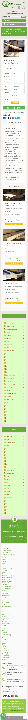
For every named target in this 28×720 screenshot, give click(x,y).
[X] (8, 118)
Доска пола (9, 344)
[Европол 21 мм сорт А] (14, 274)
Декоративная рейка (11, 366)
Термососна (9, 506)
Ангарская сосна (10, 442)
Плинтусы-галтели (10, 405)
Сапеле (8, 491)
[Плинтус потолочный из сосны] (14, 235)
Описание (10, 122)
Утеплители (9, 411)
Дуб (7, 464)
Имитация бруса (10, 323)
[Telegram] (19, 118)
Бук (7, 457)
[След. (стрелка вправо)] (25, 360)
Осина (8, 485)
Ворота (8, 414)
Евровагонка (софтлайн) (12, 329)
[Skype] (13, 7)
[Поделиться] (23, 1)
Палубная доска (10, 350)
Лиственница (9, 436)
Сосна (8, 439)
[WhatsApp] (16, 7)
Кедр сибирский (10, 473)
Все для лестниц (10, 384)
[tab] (10, 122)
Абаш (7, 445)
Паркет (8, 341)
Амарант (8, 448)
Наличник (8, 396)
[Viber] (19, 7)
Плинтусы (8, 381)
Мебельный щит (10, 378)
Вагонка (8, 332)
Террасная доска (10, 353)
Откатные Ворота (10, 418)
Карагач (8, 467)
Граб (7, 461)
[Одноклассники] (6, 118)
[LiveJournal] (10, 118)
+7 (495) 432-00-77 (14, 11)
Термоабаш (9, 497)
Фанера (8, 408)
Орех (7, 482)
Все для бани (9, 387)
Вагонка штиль (10, 326)
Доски (7, 347)
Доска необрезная (10, 375)
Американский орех (11, 451)
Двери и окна (9, 399)
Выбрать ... (14, 224)
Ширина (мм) (7, 79)
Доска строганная (10, 369)
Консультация (10, 24)
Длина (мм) (7, 76)
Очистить (14, 95)
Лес (5, 86)
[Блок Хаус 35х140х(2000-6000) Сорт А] (14, 195)
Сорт (5, 89)
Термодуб (8, 503)
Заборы (8, 421)
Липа (7, 476)
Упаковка (6, 92)
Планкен (8, 356)
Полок (7, 402)
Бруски (8, 359)
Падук (7, 488)
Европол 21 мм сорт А (12, 283)
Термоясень (9, 510)
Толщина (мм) (7, 82)
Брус (7, 362)
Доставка (9, 20)
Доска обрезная (10, 372)
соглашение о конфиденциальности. (13, 710)
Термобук (8, 500)
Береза (8, 454)
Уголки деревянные (11, 393)
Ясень (7, 513)
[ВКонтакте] (4, 118)
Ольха (8, 479)
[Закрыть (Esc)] (26, 1)
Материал (6, 73)
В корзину (15, 102)
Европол (8, 338)
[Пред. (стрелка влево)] (2, 360)
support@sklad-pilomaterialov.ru (14, 13)
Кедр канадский (10, 470)
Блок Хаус (8, 335)
